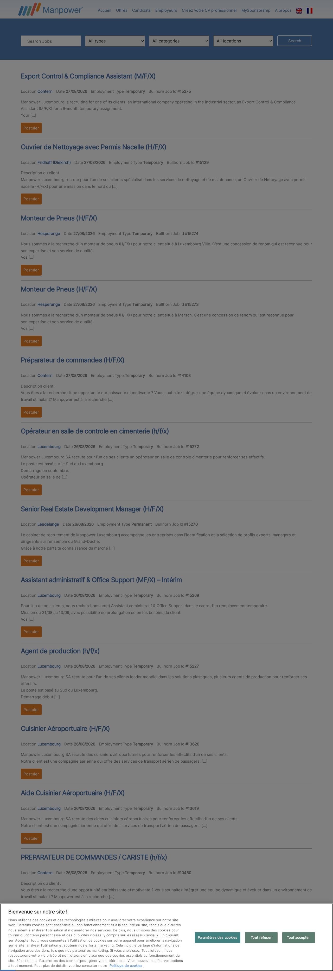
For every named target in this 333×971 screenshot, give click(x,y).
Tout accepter (298, 937)
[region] (166, 937)
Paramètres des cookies (218, 937)
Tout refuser (261, 937)
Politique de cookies (126, 965)
